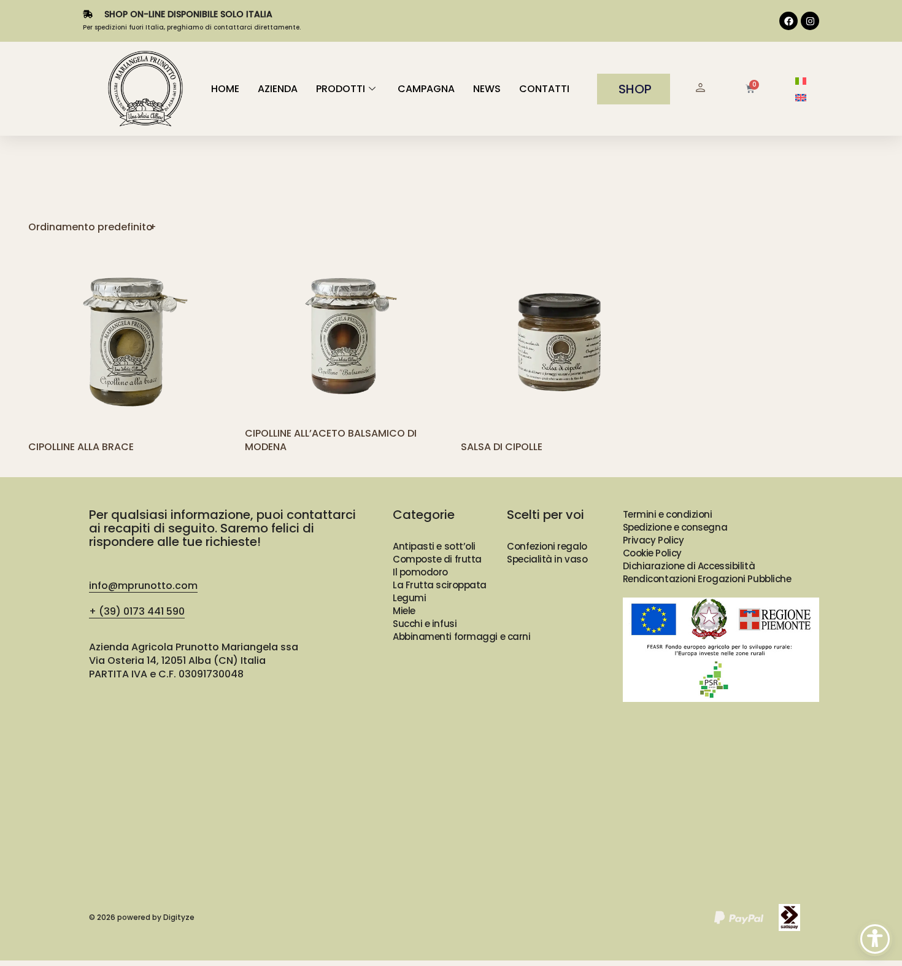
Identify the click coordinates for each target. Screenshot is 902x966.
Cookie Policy (652, 553)
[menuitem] (800, 80)
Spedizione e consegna (675, 527)
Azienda (278, 89)
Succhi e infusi (425, 623)
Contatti (544, 89)
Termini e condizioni (667, 514)
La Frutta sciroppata (440, 584)
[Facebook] (788, 21)
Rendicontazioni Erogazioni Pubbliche (707, 578)
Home (225, 89)
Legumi (409, 597)
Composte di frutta (437, 559)
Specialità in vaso (547, 559)
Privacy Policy (653, 540)
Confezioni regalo (547, 546)
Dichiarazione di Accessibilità (689, 565)
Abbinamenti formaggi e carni (461, 636)
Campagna (426, 89)
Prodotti (340, 89)
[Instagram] (810, 21)
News (487, 89)
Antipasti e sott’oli (434, 546)
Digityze (179, 917)
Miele (404, 610)
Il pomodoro (420, 572)
